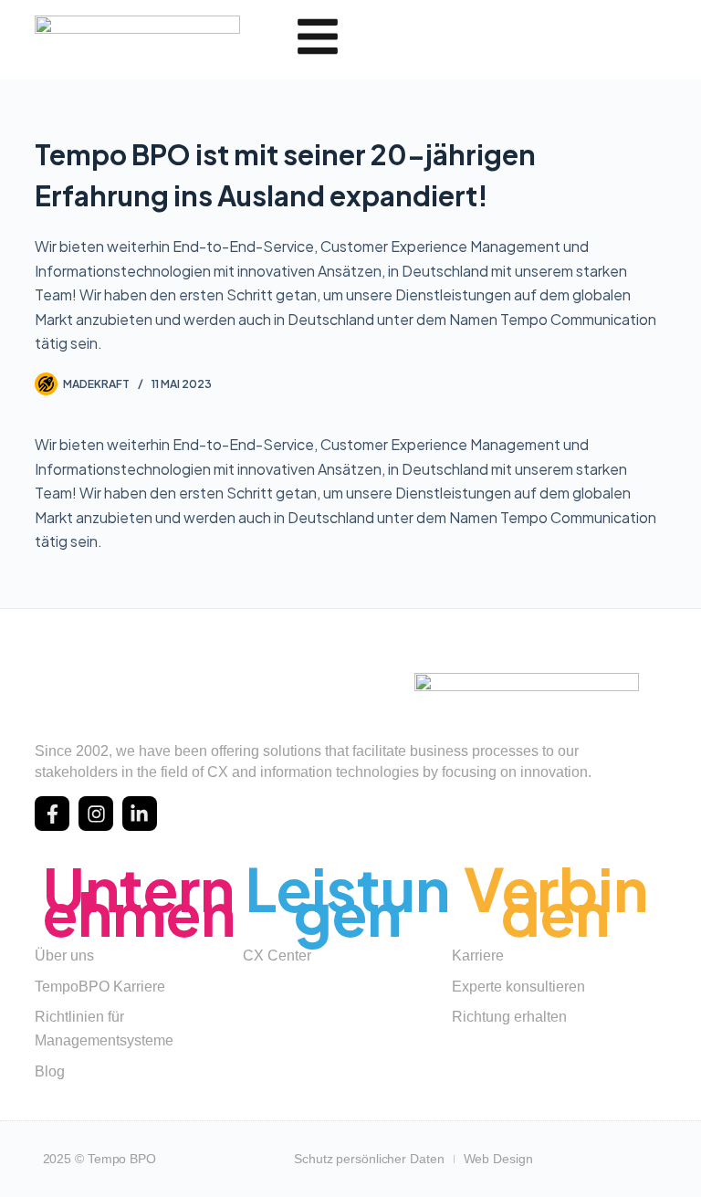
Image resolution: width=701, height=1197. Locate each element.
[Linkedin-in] (139, 813)
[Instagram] (95, 813)
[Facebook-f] (52, 813)
